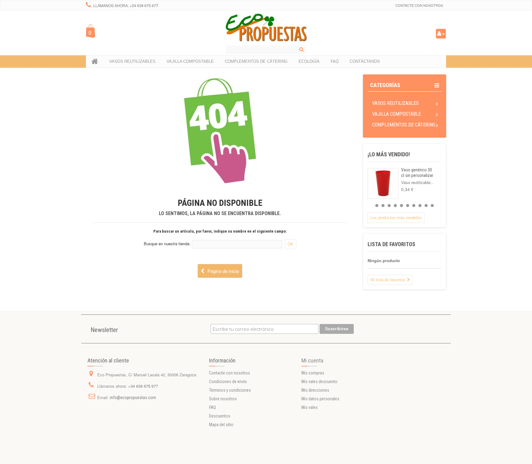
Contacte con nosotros (419, 5)
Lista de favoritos (391, 244)
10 (432, 205)
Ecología (309, 61)
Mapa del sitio (221, 424)
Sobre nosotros (223, 398)
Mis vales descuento (319, 381)
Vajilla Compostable (396, 114)
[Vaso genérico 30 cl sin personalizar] (383, 183)
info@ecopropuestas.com (133, 397)
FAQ (212, 407)
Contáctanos (365, 61)
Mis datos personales (320, 398)
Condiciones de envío (228, 381)
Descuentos (219, 416)
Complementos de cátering (403, 125)
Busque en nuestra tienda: (167, 243)
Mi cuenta (312, 360)
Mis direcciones (315, 390)
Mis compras (312, 372)
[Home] (95, 61)
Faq (335, 61)
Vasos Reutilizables (395, 103)
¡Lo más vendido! (389, 154)
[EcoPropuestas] (266, 27)
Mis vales (309, 407)
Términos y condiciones (230, 390)
